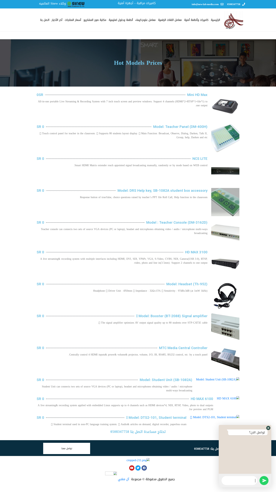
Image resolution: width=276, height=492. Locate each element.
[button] (268, 428)
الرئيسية (215, 20)
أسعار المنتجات (73, 20)
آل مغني (123, 479)
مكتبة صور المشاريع (95, 20)
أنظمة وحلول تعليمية (121, 20)
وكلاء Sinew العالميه (52, 3)
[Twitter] (138, 468)
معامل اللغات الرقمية (170, 20)
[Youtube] (131, 468)
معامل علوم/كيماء (145, 20)
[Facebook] (144, 468)
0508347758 (233, 4)
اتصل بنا (44, 20)
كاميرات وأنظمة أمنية (196, 20)
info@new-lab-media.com (205, 4)
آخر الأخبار (57, 20)
